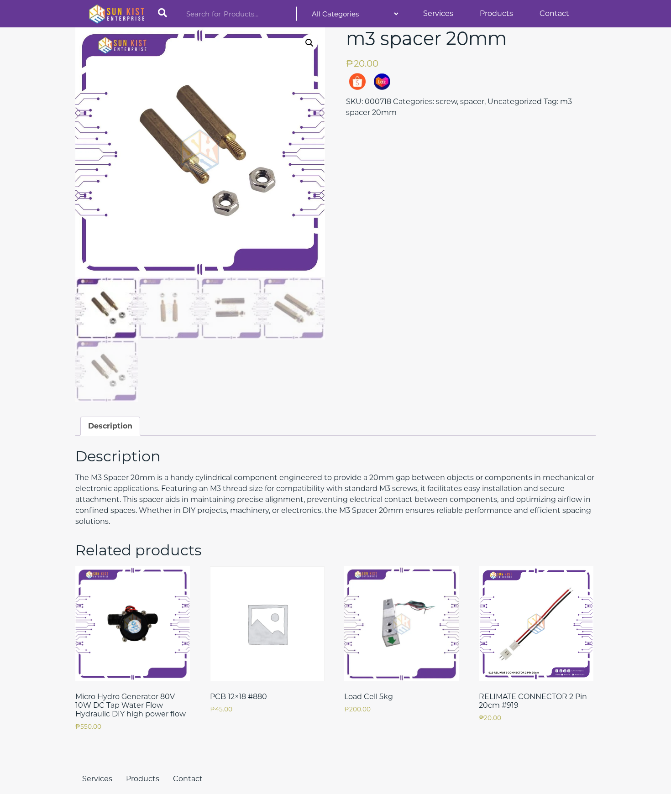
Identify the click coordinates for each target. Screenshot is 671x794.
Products (496, 13)
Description (110, 426)
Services (438, 13)
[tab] (110, 426)
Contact (554, 13)
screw (446, 101)
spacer (472, 101)
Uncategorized (515, 101)
